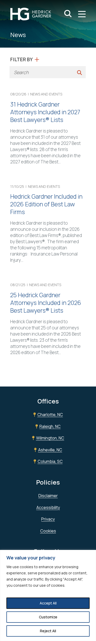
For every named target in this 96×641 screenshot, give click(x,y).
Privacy (48, 519)
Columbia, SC (50, 461)
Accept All (48, 603)
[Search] (79, 72)
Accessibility (48, 507)
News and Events (46, 94)
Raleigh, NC (50, 426)
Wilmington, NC (50, 438)
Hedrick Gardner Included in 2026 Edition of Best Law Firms (46, 204)
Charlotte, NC (50, 414)
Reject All (48, 630)
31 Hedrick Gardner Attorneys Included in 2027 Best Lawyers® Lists (45, 112)
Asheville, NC (50, 450)
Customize (48, 616)
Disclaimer (48, 495)
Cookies (48, 531)
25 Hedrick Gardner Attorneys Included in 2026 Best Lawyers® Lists (45, 302)
